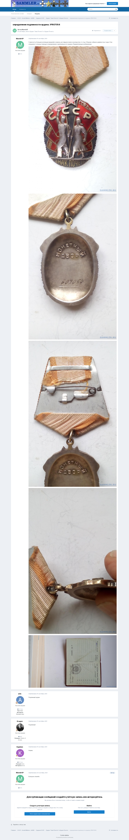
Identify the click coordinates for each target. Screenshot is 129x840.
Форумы (37, 13)
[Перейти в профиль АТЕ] (20, 700)
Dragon (20, 721)
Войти (89, 812)
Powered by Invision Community (65, 837)
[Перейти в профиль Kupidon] (20, 753)
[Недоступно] (73, 119)
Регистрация (112, 3)
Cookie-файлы (64, 835)
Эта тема (109, 9)
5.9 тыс (21, 762)
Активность (22, 9)
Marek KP (25, 29)
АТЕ (19, 694)
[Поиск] (116, 9)
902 (20, 736)
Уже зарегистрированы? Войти (95, 3)
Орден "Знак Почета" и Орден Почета (41, 31)
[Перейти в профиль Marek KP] (15, 30)
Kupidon (20, 747)
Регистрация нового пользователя (40, 814)
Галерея (29, 13)
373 (20, 54)
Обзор (14, 9)
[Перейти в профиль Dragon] (20, 727)
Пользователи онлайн (17, 13)
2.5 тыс (21, 709)
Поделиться (96, 30)
